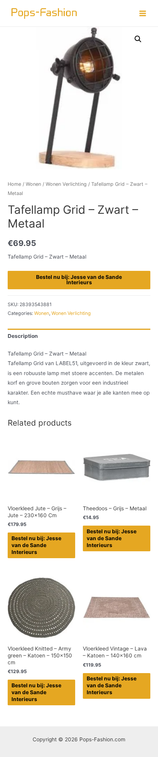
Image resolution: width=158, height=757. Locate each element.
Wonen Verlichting (66, 184)
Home (14, 184)
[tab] (79, 336)
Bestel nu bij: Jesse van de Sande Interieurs (79, 279)
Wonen (33, 184)
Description (23, 336)
